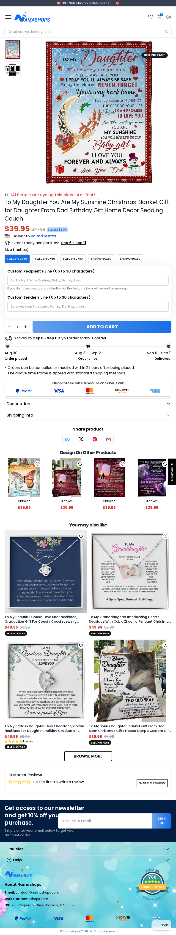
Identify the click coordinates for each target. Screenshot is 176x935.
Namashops (72, 931)
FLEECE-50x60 (45, 259)
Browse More (88, 756)
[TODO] (67, 439)
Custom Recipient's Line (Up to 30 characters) (51, 271)
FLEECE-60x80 (73, 259)
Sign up (162, 821)
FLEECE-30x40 (17, 259)
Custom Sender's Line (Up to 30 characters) (49, 297)
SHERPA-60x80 (130, 259)
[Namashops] (32, 17)
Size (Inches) (17, 249)
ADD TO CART (102, 327)
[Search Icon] (166, 31)
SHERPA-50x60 (101, 259)
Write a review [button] (152, 783)
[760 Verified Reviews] (152, 903)
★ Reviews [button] (172, 471)
